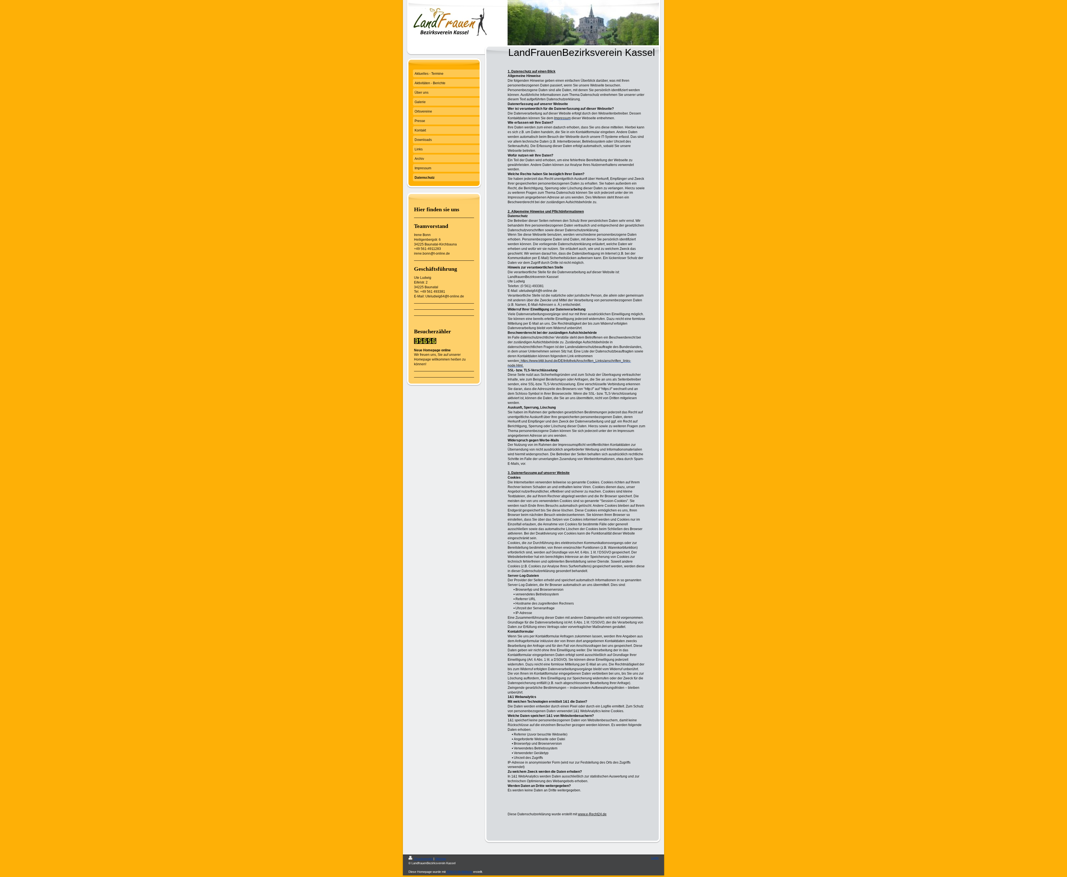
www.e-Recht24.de (592, 814)
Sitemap (440, 858)
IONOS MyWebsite (459, 871)
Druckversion (423, 858)
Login (655, 857)
